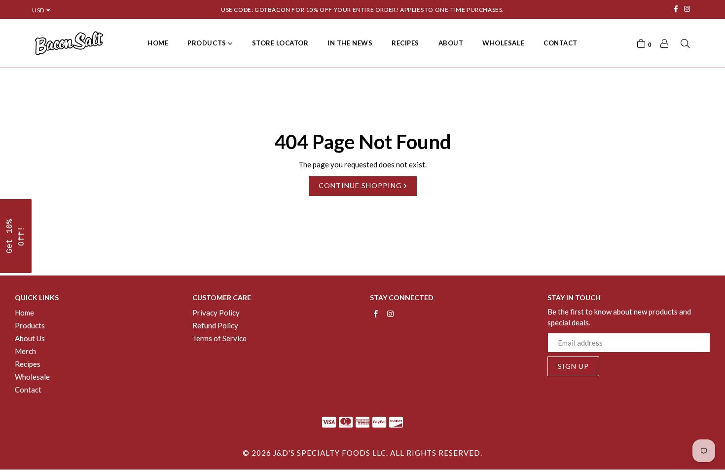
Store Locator (280, 43)
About (451, 43)
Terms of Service (219, 338)
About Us (30, 338)
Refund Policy (215, 325)
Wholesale (503, 43)
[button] (16, 236)
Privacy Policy (216, 312)
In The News (349, 43)
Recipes (405, 43)
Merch (25, 351)
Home (157, 43)
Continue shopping (361, 185)
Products (207, 43)
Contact (561, 43)
